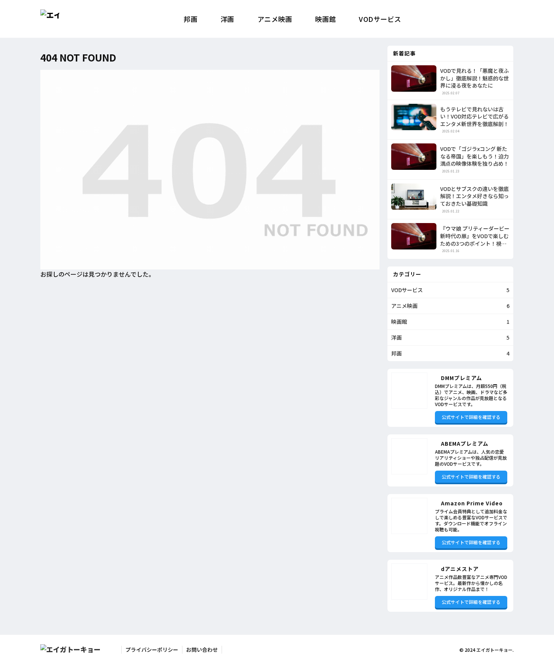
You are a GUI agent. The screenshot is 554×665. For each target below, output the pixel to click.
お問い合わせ (202, 649)
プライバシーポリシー (151, 649)
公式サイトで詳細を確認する (471, 417)
